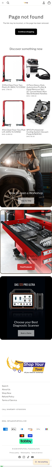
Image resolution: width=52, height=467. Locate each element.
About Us (6, 389)
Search (5, 386)
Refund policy (25, 453)
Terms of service (36, 453)
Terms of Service (9, 400)
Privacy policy (14, 453)
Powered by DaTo (34, 449)
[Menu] (3, 3)
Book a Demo (26, 333)
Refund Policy (8, 396)
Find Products (26, 267)
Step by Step (26, 201)
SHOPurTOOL (22, 449)
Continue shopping (26, 32)
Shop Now (6, 393)
